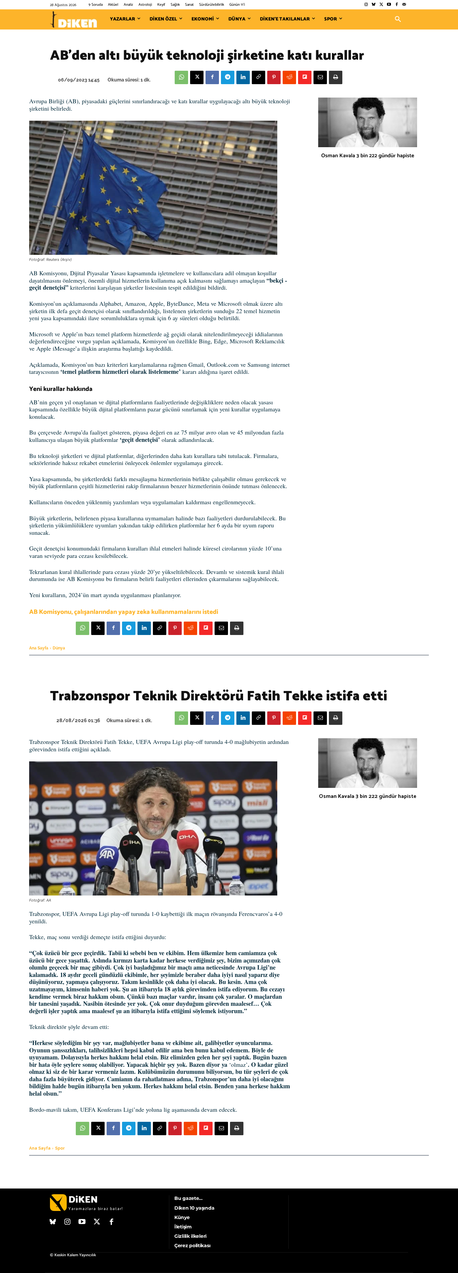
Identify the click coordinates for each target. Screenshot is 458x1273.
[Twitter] (381, 5)
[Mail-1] (404, 5)
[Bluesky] (374, 5)
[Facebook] (396, 5)
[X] (197, 77)
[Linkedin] (243, 77)
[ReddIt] (289, 77)
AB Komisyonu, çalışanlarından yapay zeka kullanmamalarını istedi (123, 612)
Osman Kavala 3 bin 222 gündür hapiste (367, 155)
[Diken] (73, 19)
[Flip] (304, 77)
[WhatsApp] (181, 77)
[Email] (320, 77)
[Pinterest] (274, 77)
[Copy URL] (258, 77)
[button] (398, 19)
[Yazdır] (335, 77)
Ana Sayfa (38, 648)
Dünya (59, 648)
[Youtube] (389, 5)
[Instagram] (366, 5)
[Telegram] (227, 77)
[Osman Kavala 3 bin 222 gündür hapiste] (367, 122)
